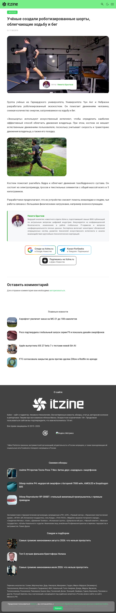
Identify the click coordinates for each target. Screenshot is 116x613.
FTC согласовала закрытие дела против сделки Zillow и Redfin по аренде (58, 359)
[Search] (102, 4)
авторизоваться (57, 290)
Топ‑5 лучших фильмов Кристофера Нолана (42, 554)
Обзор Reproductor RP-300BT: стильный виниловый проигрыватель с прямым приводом (60, 498)
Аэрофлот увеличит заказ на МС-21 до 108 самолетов (48, 319)
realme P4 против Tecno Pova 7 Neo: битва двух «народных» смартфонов (57, 470)
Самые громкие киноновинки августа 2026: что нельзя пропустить (55, 540)
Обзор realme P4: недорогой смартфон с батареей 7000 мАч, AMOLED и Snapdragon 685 (63, 485)
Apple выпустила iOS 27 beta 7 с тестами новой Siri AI (47, 345)
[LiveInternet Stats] (52, 433)
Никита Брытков (65, 84)
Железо (12, 12)
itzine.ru (34, 604)
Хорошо (58, 608)
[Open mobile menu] (111, 4)
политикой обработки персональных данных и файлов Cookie (81, 604)
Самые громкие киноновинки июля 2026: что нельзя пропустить (53, 567)
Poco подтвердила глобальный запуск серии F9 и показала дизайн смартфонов (61, 332)
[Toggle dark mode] (107, 4)
